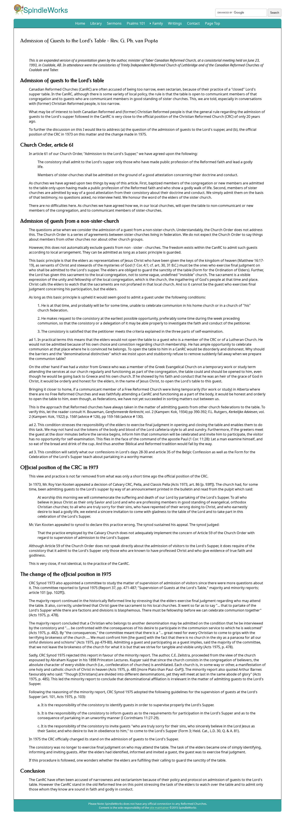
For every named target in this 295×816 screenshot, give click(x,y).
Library (96, 23)
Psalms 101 (136, 23)
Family (157, 23)
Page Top (212, 23)
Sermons (114, 23)
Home (80, 23)
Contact (193, 23)
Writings (175, 23)
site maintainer (160, 808)
